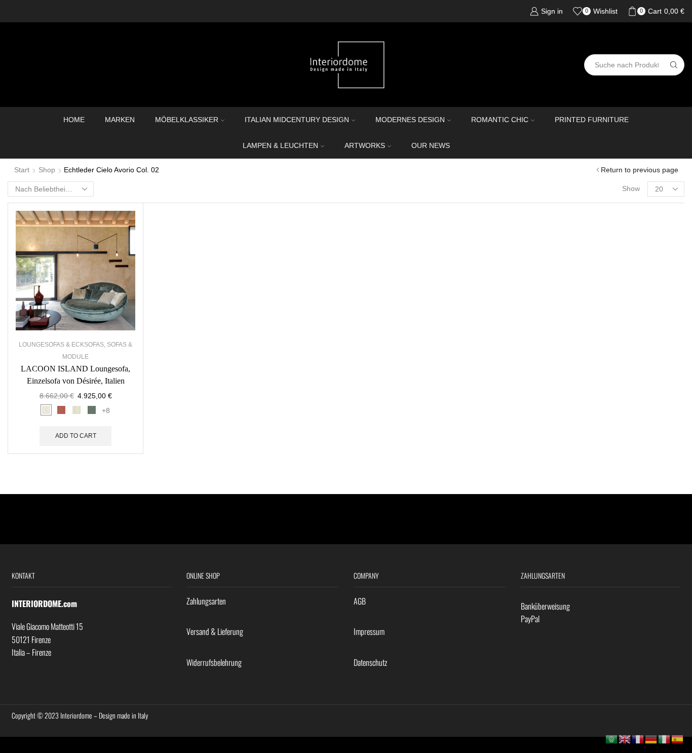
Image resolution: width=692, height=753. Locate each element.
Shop (47, 170)
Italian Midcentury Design (297, 120)
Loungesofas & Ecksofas (61, 344)
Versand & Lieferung (214, 631)
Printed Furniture (592, 120)
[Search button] (674, 65)
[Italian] (664, 739)
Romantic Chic (499, 120)
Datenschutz (370, 662)
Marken (120, 120)
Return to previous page (639, 170)
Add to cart (75, 435)
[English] (625, 739)
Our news (430, 145)
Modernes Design (410, 120)
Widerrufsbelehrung (214, 662)
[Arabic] (612, 739)
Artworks (364, 145)
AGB (360, 601)
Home (74, 120)
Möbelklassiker (186, 120)
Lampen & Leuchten (280, 145)
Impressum (369, 631)
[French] (638, 739)
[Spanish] (677, 739)
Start (21, 170)
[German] (651, 739)
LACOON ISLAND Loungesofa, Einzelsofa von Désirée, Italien (75, 374)
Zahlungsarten (206, 601)
